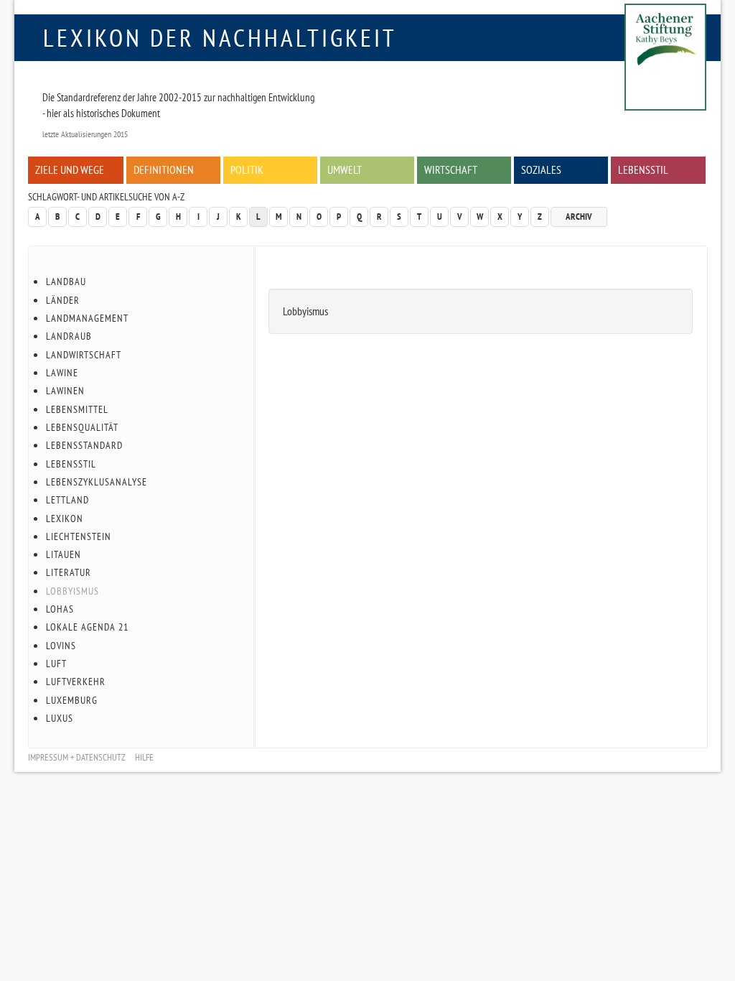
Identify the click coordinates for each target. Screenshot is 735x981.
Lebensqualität (82, 427)
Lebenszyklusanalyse (96, 481)
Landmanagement (87, 318)
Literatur (68, 572)
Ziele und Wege (69, 169)
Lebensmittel (77, 409)
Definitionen (164, 169)
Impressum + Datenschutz (77, 757)
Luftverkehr (76, 681)
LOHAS (60, 609)
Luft (56, 663)
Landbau (66, 281)
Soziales (541, 169)
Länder (63, 300)
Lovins (61, 645)
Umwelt (344, 169)
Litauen (63, 554)
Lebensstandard (84, 445)
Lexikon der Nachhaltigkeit (220, 37)
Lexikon (64, 518)
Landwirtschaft (83, 354)
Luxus (59, 718)
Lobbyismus (72, 591)
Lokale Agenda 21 (87, 626)
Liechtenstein (78, 536)
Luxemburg (72, 700)
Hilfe (144, 757)
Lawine (62, 372)
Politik (246, 169)
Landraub (69, 336)
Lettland (67, 499)
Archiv (579, 216)
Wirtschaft (450, 169)
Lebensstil (643, 169)
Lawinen (65, 390)
